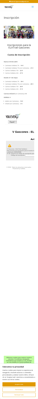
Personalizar (19, 389)
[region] (19, 381)
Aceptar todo (19, 384)
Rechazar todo (19, 395)
